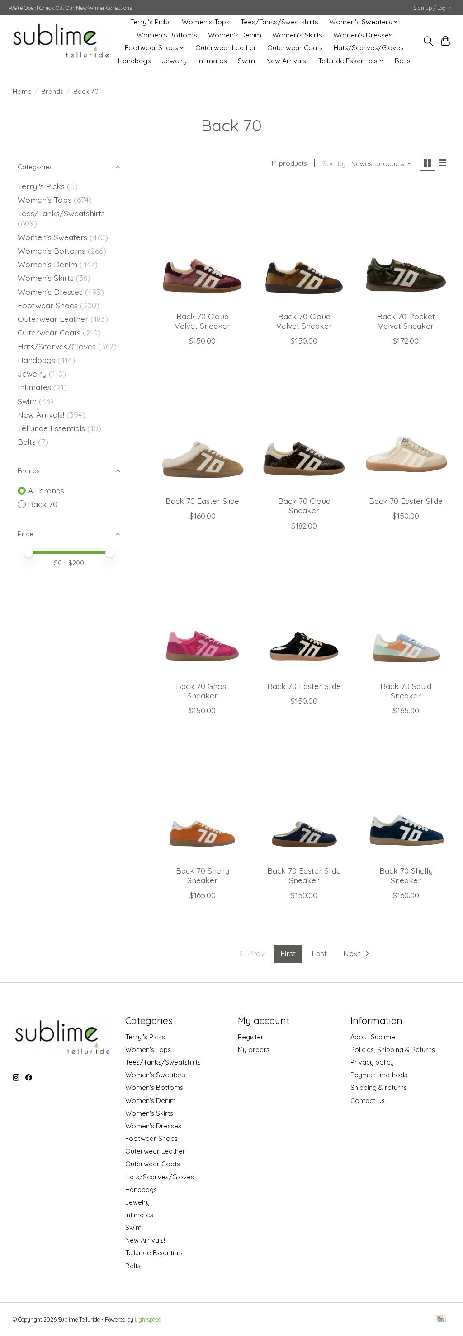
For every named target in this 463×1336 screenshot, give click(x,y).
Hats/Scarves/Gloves (369, 47)
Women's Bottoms (167, 35)
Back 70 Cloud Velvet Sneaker (202, 321)
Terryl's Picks (150, 22)
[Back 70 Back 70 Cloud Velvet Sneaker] (202, 245)
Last (319, 953)
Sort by (333, 163)
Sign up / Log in (432, 8)
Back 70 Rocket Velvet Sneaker (406, 321)
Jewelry (174, 60)
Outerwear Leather (225, 47)
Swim (246, 60)
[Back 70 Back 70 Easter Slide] (202, 429)
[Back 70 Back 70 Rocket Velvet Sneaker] (405, 245)
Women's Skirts (297, 35)
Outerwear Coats (295, 47)
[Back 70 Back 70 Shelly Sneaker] (202, 799)
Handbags (134, 60)
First (288, 953)
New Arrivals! (286, 60)
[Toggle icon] (428, 41)
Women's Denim (234, 35)
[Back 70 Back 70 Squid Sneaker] (405, 614)
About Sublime (372, 1037)
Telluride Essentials (51, 428)
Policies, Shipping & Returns (392, 1049)
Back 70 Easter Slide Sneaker (304, 875)
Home (22, 91)
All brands (46, 490)
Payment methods (378, 1075)
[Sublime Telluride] (61, 41)
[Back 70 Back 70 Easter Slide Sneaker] (304, 799)
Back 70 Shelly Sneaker (202, 875)
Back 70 (42, 504)
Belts (403, 60)
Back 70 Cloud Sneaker (304, 505)
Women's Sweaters (52, 237)
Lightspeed (148, 1319)
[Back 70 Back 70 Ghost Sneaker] (202, 614)
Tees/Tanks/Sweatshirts (279, 22)
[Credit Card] (440, 1319)
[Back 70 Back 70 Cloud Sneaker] (304, 429)
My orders (253, 1049)
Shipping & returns (378, 1087)
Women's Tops (206, 22)
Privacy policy (372, 1062)
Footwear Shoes (48, 305)
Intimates (212, 60)
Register (251, 1037)
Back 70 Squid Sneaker (405, 690)
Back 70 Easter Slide (202, 501)
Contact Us (367, 1100)
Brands (52, 91)
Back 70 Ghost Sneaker (202, 690)
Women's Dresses (362, 35)
